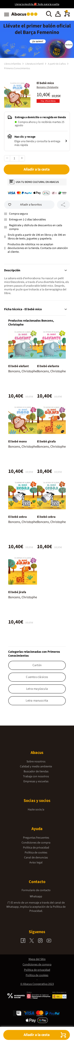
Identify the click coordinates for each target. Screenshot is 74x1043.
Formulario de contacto (36, 890)
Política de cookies (36, 853)
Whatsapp (36, 896)
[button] (58, 14)
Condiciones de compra (36, 843)
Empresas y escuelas (36, 781)
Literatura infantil (34, 64)
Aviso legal (36, 862)
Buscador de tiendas (36, 771)
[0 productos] (67, 15)
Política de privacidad (36, 848)
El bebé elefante (48, 366)
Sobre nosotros (36, 761)
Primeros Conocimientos (17, 68)
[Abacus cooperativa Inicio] (25, 16)
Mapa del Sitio (37, 959)
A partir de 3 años (57, 64)
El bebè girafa (46, 441)
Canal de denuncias (36, 858)
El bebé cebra (46, 517)
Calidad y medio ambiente (36, 766)
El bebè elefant (18, 366)
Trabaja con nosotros (36, 776)
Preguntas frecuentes (36, 838)
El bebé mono (17, 441)
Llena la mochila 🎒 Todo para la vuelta (37, 4)
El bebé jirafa (17, 592)
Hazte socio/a (36, 809)
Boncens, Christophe (47, 87)
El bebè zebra (17, 517)
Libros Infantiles (12, 64)
